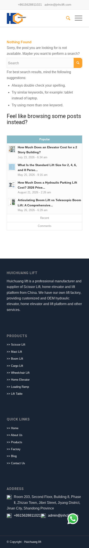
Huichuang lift (32, 541)
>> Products (14, 442)
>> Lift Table (14, 393)
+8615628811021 (27, 515)
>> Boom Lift (15, 358)
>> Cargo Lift (15, 365)
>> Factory (14, 449)
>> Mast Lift (14, 351)
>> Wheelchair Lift (18, 372)
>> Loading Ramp (18, 386)
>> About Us (14, 435)
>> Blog (12, 456)
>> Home (12, 428)
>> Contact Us (16, 463)
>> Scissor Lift (16, 344)
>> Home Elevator (18, 379)
